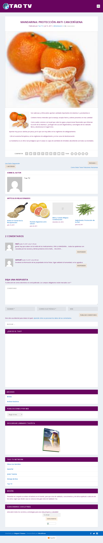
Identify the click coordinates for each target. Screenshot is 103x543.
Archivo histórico (13, 401)
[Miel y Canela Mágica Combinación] (63, 209)
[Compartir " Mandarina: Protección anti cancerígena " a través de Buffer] (51, 154)
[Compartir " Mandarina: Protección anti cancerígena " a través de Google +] (35, 154)
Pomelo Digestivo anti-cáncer (38, 223)
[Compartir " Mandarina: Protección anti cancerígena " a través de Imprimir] (63, 154)
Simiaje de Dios (12, 479)
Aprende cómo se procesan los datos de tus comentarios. (53, 318)
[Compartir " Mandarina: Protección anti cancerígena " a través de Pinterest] (43, 154)
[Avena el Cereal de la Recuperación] (17, 210)
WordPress (42, 533)
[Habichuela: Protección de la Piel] (85, 210)
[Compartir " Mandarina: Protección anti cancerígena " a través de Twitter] (31, 154)
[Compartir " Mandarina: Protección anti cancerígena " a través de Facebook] (27, 154)
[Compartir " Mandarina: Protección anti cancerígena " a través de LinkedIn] (47, 154)
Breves (9, 397)
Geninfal (10, 469)
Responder (81, 252)
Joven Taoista (12, 474)
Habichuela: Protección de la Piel (85, 221)
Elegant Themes (19, 533)
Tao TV (40, 26)
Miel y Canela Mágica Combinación (60, 218)
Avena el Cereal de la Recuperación (15, 221)
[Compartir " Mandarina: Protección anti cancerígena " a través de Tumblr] (39, 154)
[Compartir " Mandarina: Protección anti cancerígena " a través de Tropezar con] (55, 154)
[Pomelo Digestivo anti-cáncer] (40, 211)
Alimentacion (58, 26)
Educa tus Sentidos (14, 464)
